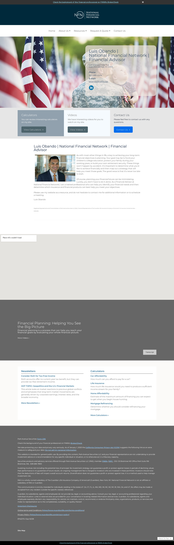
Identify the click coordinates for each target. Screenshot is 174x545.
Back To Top (164, 538)
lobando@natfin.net (98, 81)
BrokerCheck (76, 443)
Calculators (97, 371)
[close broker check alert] (143, 2)
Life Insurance (97, 383)
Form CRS (41, 439)
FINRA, (105, 461)
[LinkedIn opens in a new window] (91, 87)
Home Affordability (100, 393)
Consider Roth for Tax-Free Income (38, 376)
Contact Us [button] (122, 130)
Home (52, 31)
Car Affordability (99, 376)
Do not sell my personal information (60, 450)
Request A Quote (99, 31)
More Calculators (100, 415)
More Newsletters (30, 403)
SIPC (111, 461)
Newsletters (28, 371)
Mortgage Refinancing (102, 403)
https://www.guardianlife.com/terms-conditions (63, 510)
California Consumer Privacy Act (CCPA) (103, 447)
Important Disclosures (27, 506)
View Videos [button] (76, 130)
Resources (79, 31)
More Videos (23, 338)
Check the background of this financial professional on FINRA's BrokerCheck (85, 2)
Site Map (21, 530)
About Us (64, 31)
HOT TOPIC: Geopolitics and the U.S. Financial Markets (47, 386)
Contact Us (119, 31)
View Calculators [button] (32, 130)
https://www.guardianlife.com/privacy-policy (49, 515)
